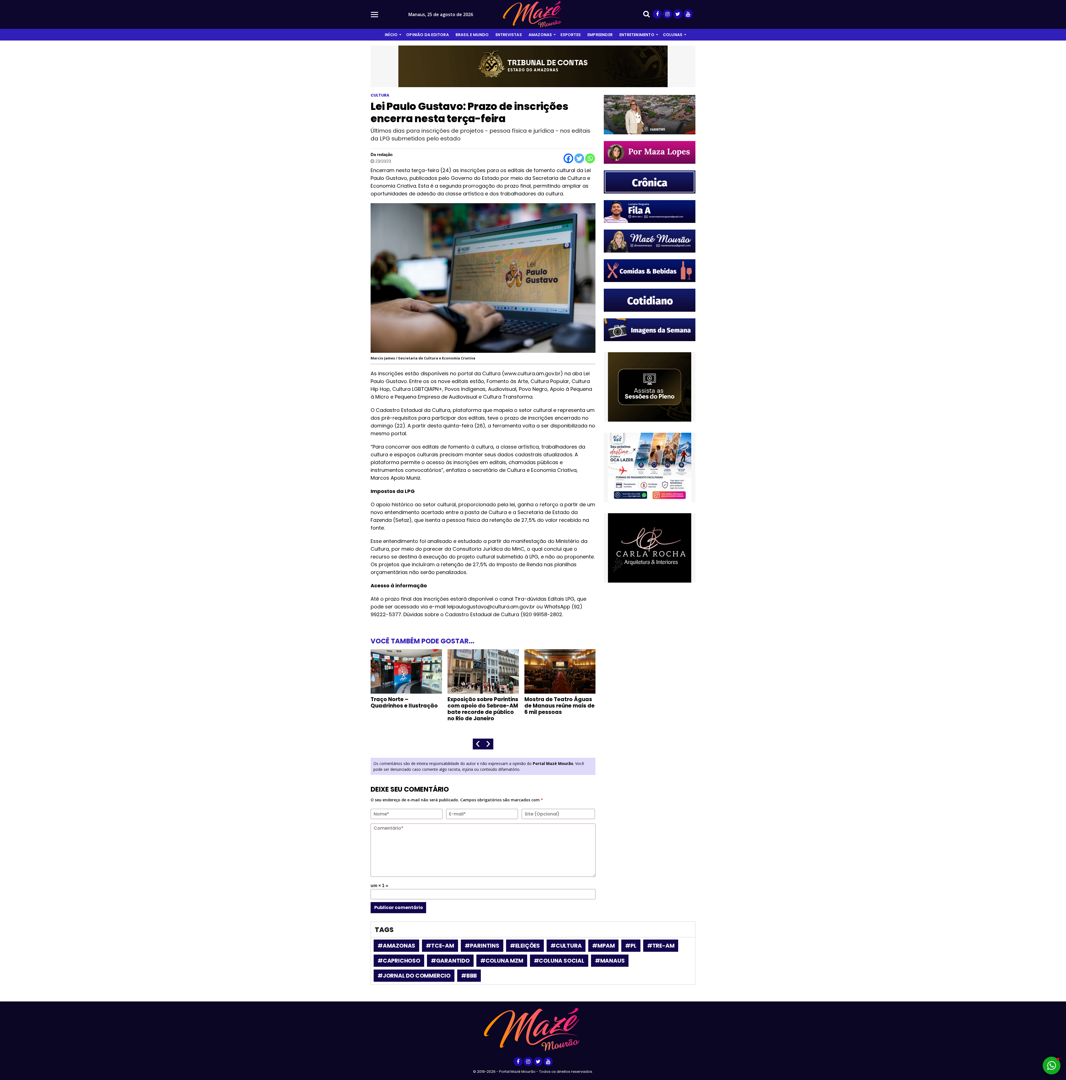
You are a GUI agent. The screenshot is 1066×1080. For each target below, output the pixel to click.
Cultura (380, 95)
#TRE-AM (661, 946)
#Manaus (610, 961)
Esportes (570, 34)
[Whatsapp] (590, 158)
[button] (1051, 1065)
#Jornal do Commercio (414, 976)
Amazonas (540, 34)
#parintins (482, 946)
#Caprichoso (399, 961)
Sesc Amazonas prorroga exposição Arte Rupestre (559, 702)
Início (391, 34)
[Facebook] (568, 158)
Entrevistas (509, 34)
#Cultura (566, 946)
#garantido (450, 961)
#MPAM (603, 946)
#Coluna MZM (501, 961)
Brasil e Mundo (472, 34)
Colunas (672, 34)
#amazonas (396, 946)
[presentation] (478, 744)
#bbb (469, 976)
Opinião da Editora (427, 34)
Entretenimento (636, 34)
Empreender (600, 34)
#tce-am (440, 946)
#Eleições (525, 946)
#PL (630, 946)
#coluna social (559, 961)
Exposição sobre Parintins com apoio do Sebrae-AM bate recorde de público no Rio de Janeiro (406, 709)
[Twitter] (579, 158)
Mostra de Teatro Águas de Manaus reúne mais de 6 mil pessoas (482, 706)
